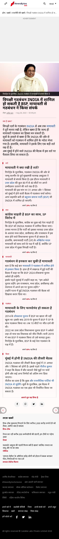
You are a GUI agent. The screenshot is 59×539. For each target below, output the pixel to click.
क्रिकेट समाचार (41, 487)
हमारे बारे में (6, 507)
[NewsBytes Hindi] (19, 4)
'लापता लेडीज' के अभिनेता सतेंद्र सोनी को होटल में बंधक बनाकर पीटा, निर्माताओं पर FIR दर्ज (28, 457)
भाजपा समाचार (8, 487)
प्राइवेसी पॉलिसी (19, 507)
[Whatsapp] (25, 404)
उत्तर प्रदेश (9, 182)
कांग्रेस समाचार (23, 476)
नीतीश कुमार (46, 366)
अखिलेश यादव (43, 240)
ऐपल (5, 440)
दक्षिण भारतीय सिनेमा (17, 497)
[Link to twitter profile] (23, 517)
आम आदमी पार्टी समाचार (34, 482)
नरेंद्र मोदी (34, 476)
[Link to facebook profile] (16, 517)
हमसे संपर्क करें (40, 507)
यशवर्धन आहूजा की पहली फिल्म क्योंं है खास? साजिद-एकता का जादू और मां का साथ (28, 446)
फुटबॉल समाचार (8, 492)
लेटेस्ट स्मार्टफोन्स (23, 492)
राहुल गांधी (51, 492)
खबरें (8, 12)
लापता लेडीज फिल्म (10, 462)
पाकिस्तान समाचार (38, 492)
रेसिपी (4, 497)
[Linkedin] (42, 404)
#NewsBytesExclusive (12, 482)
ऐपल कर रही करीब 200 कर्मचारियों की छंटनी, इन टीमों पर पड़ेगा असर (28, 436)
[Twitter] (33, 404)
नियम (30, 507)
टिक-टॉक (6, 429)
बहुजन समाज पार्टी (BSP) (37, 197)
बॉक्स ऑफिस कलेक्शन (24, 487)
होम (3, 12)
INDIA (30, 126)
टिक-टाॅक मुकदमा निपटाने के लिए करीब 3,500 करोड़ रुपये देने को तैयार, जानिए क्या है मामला (29, 425)
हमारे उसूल (52, 507)
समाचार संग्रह (23, 511)
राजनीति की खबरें (18, 12)
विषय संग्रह (34, 511)
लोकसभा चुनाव (21, 316)
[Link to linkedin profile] (30, 517)
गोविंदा (5, 451)
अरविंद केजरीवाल (8, 476)
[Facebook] (17, 404)
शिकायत (5, 511)
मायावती (51, 126)
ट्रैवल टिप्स (44, 476)
